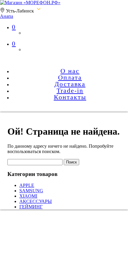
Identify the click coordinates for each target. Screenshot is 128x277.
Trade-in (70, 90)
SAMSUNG (31, 190)
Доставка (69, 84)
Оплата (70, 77)
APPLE (26, 185)
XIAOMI (28, 196)
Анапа (6, 16)
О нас (69, 71)
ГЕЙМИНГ (31, 206)
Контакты (70, 97)
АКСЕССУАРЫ (35, 201)
